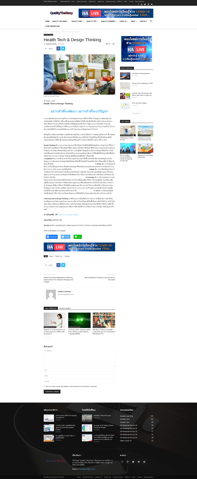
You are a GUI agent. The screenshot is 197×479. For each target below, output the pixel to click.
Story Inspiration (139, 1)
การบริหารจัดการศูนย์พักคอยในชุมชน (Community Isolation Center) (65, 427)
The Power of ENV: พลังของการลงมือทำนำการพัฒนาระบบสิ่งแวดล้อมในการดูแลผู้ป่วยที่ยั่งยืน (79, 332)
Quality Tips (100, 1)
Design (51, 256)
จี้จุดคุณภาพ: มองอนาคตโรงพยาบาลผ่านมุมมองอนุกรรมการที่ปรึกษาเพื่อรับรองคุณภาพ (54, 332)
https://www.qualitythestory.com (66, 294)
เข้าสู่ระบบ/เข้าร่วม (65, 1)
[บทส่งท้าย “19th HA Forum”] (87, 418)
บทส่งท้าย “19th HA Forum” (102, 415)
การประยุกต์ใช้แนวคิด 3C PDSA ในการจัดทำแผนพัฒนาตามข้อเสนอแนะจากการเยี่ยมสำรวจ (104, 437)
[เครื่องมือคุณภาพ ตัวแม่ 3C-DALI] (128, 131)
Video (125, 1)
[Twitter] (145, 4)
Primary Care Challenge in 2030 (142, 83)
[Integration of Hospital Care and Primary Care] (145, 131)
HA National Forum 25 (50, 327)
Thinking (66, 256)
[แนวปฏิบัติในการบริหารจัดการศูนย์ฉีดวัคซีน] (49, 438)
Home (73, 1)
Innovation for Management (141, 73)
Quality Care (92, 1)
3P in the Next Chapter (139, 103)
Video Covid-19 (124, 152)
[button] (150, 21)
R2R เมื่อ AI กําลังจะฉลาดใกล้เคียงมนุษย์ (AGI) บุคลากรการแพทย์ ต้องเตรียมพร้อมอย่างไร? (104, 332)
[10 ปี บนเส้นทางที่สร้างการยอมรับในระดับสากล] (49, 418)
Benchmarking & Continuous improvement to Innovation (100, 279)
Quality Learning (110, 1)
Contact (131, 1)
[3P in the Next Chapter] (125, 105)
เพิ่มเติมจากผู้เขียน (65, 308)
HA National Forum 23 (144, 135)
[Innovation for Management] (125, 76)
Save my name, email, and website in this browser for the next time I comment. (71, 386)
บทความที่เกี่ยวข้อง (51, 308)
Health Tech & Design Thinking (68, 215)
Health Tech (58, 256)
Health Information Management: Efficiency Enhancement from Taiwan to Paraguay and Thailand (58, 280)
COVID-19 (119, 1)
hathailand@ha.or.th (87, 469)
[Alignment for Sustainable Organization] (145, 148)
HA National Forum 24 (126, 135)
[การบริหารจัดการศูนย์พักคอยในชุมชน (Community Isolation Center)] (49, 427)
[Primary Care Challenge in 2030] (125, 85)
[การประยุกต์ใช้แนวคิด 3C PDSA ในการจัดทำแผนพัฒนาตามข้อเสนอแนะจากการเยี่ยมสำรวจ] (87, 437)
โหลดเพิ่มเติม (136, 113)
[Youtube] (151, 4)
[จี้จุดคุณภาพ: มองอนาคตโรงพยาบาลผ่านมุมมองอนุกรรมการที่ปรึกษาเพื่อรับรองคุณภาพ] (55, 320)
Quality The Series (82, 1)
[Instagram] (141, 4)
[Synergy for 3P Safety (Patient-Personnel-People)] (87, 428)
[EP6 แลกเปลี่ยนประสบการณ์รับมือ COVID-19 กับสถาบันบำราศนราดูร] (128, 148)
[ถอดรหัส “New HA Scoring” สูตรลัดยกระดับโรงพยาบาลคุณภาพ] (125, 95)
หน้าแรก (46, 32)
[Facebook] (138, 4)
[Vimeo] (148, 4)
